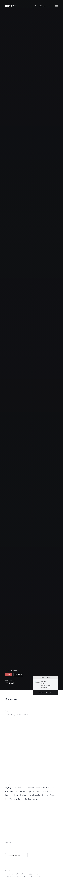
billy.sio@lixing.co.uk (45, 687)
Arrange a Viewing (44, 692)
